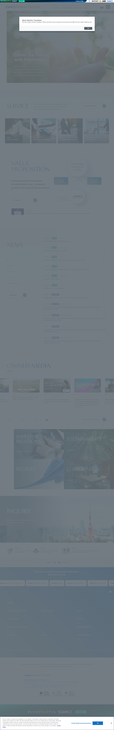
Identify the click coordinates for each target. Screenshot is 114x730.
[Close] (111, 723)
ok (88, 28)
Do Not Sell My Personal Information (81, 723)
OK (98, 723)
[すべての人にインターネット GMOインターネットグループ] (102, 1)
